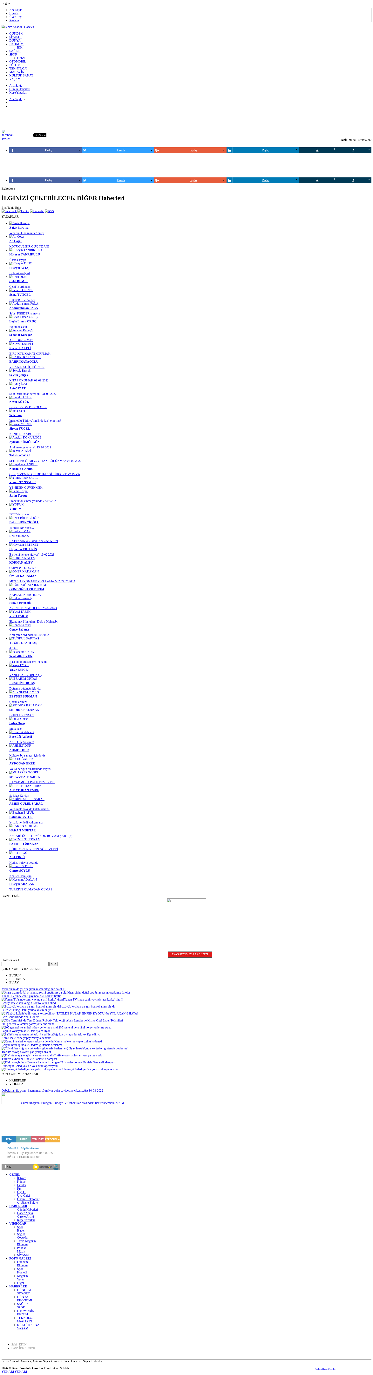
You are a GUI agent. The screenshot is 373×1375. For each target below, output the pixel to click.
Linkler (21, 1185)
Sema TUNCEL (20, 294)
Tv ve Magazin (26, 1241)
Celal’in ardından (20, 286)
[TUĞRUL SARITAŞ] (24, 638)
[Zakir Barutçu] (19, 223)
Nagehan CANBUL (22, 468)
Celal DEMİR (18, 281)
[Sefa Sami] (17, 410)
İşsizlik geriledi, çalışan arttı (26, 822)
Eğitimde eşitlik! (19, 326)
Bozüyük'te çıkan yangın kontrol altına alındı (29, 1003)
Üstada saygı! (17, 259)
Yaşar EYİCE (18, 669)
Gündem (22, 1262)
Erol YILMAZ (19, 535)
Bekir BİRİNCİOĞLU (24, 522)
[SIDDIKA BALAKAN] (25, 705)
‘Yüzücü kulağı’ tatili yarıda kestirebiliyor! (27, 1010)
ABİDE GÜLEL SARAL (26, 803)
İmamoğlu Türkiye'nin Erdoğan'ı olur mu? (35, 420)
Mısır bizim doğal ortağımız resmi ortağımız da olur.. (34, 989)
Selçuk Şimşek (18, 375)
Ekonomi (22, 1244)
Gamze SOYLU (19, 870)
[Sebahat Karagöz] (21, 330)
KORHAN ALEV (21, 562)
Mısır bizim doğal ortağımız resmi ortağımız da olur (98, 992)
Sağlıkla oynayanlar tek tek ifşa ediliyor (26, 1031)
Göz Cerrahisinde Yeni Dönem (20, 1017)
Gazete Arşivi (25, 1216)
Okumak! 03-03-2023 (22, 568)
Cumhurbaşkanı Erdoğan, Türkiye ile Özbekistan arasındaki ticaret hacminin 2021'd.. (73, 1103)
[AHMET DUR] (20, 745)
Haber (21, 1230)
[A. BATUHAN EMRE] (25, 785)
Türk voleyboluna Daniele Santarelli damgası (29, 1059)
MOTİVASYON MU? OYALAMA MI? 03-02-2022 (42, 581)
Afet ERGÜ (17, 857)
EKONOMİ (24, 1300)
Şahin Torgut (18, 495)
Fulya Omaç (17, 723)
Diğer (20, 1283)
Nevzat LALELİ (20, 348)
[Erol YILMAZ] (20, 531)
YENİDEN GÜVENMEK (26, 487)
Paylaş (48, 150)
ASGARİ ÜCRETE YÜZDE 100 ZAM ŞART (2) (40, 835)
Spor (20, 1227)
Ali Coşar (15, 241)
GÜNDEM (24, 1290)
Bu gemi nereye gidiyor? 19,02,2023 (31, 554)
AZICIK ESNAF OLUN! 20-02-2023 (33, 608)
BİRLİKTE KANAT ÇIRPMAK (30, 353)
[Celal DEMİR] (19, 276)
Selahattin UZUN (20, 656)
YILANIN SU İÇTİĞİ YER (26, 367)
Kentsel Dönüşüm (20, 876)
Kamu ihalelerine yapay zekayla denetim (26, 1038)
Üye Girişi (15, 16)
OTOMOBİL (25, 1310)
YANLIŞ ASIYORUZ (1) (25, 675)
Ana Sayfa (15, 9)
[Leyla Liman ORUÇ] (23, 317)
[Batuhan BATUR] (21, 812)
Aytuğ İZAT (17, 388)
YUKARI (8, 1371)
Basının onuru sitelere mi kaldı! (28, 661)
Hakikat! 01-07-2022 (22, 300)
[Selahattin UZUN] (21, 651)
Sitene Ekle (28, 1202)
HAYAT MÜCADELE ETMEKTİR (32, 782)
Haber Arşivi (25, 1213)
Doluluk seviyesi (19, 273)
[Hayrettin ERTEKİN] (23, 544)
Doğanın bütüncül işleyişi (25, 688)
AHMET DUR (19, 750)
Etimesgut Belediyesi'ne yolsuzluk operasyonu (30, 1066)
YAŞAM (22, 1328)
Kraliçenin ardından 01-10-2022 (29, 635)
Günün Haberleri (27, 1209)
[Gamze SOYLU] (21, 866)
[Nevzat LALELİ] (21, 343)
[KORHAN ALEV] (22, 558)
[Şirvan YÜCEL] (20, 424)
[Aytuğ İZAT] (18, 384)
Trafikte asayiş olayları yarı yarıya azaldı (26, 1052)
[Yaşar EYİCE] (19, 665)
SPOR (21, 1307)
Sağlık (21, 1234)
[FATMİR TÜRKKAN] (24, 839)
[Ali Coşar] (16, 236)
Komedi (22, 1272)
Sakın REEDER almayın (24, 313)
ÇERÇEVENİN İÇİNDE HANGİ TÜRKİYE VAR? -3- (44, 474)
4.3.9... (13, 648)
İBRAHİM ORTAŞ (22, 683)
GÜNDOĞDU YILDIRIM (26, 589)
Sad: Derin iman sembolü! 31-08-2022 (33, 393)
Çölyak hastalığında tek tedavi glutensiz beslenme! (32, 1045)
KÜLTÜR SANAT (29, 1324)
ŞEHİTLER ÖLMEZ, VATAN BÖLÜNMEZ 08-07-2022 (45, 460)
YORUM (15, 509)
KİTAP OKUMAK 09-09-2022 (29, 380)
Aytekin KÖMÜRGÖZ (24, 442)
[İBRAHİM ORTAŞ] (23, 678)
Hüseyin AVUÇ (19, 267)
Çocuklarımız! (18, 702)
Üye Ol (13, 13)
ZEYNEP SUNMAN (23, 696)
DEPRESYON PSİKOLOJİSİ (28, 407)
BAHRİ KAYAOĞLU (23, 361)
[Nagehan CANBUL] (23, 464)
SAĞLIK (23, 1304)
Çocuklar (22, 1237)
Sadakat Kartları (19, 795)
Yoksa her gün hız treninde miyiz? (30, 768)
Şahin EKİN (19, 1344)
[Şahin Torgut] (18, 491)
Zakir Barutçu (19, 227)
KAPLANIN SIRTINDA (25, 594)
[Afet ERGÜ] (18, 852)
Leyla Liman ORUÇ (22, 321)
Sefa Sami (15, 415)
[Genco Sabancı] (20, 625)
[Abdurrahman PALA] (23, 303)
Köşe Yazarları (26, 1220)
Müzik (21, 1251)
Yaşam (21, 1279)
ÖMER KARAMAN (23, 576)
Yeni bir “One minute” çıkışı (26, 233)
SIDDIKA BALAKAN (24, 709)
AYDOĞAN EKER (22, 763)
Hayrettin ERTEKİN (23, 549)
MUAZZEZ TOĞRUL (24, 776)
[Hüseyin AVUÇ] (20, 263)
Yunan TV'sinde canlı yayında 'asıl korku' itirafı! (31, 996)
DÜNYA (22, 1297)
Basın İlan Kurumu (23, 1348)
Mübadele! (16, 728)
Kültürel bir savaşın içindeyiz (27, 755)
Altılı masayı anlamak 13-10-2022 (30, 447)
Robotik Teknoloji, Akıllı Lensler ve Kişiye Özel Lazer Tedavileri (82, 1020)
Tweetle (121, 150)
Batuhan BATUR (21, 817)
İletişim (21, 1178)
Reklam (14, 20)
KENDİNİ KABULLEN (25, 434)
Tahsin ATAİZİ (19, 455)
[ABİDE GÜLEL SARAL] (26, 799)
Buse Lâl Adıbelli (20, 736)
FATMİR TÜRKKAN (24, 843)
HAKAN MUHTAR (22, 830)
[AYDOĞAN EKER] (23, 759)
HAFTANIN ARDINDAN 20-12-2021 (33, 541)
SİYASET (23, 1255)
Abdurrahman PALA (23, 308)
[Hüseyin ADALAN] (23, 879)
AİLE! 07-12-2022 (21, 340)
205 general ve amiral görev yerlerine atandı (28, 1024)
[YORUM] (16, 504)
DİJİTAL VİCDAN (21, 715)
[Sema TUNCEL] (21, 290)
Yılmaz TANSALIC (22, 482)
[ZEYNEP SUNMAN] (24, 692)
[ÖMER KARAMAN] (24, 571)
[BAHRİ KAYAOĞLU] (25, 357)
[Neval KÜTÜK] (20, 397)
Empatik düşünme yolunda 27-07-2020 (33, 501)
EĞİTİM (22, 1314)
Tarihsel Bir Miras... (21, 527)
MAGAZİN (24, 1321)
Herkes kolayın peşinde (23, 862)
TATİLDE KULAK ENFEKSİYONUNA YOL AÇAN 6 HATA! (97, 1013)
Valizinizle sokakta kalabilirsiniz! (29, 809)
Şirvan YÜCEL (19, 428)
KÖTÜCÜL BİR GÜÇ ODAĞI (29, 246)
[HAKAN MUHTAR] (23, 826)
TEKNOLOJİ (25, 1317)
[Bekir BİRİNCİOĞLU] (25, 517)
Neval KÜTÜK (19, 401)
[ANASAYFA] (18, 27)
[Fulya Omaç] (18, 718)
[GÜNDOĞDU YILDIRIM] (27, 584)
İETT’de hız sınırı (20, 514)
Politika (21, 1248)
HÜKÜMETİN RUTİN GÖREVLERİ (33, 849)
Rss (19, 1188)
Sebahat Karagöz (20, 334)
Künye (21, 1181)
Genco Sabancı (19, 629)
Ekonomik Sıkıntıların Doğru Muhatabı (33, 621)
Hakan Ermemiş (20, 602)
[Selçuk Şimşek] (20, 370)
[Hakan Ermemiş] (20, 598)
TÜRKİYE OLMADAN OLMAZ (31, 889)
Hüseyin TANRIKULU (24, 254)
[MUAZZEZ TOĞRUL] (25, 772)
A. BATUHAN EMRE (24, 790)
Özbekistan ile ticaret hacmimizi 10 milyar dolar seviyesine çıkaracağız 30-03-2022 (52, 1090)
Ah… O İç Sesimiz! (21, 742)
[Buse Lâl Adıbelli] (21, 732)
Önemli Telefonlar (28, 1199)
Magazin (22, 1276)
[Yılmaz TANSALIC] (23, 477)
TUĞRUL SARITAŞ (23, 643)
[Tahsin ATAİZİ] (20, 451)
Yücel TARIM (18, 616)
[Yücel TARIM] (20, 611)
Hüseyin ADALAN (21, 884)
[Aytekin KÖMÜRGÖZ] (25, 437)
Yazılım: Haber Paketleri (325, 1369)
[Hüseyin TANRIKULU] (25, 250)
